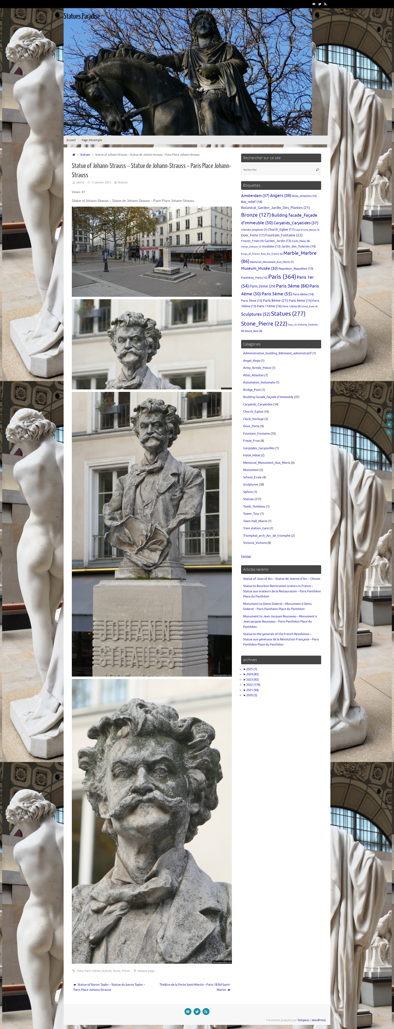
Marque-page (146, 971)
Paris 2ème (262, 286)
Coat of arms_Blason (307, 230)
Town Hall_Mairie (255, 521)
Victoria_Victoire (255, 543)
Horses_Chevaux (251, 246)
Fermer (246, 556)
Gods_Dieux (301, 241)
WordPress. (319, 1020)
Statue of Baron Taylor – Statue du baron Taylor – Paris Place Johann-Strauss (109, 987)
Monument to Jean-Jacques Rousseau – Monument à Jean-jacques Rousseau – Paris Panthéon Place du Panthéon (280, 622)
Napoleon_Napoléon (295, 269)
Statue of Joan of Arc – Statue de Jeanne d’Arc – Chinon (281, 579)
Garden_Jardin (278, 241)
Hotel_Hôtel (251, 455)
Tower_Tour (251, 514)
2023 (252, 680)
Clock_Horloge (253, 419)
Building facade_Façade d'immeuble (268, 397)
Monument (251, 470)
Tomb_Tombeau (254, 507)
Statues (85, 155)
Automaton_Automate (259, 382)
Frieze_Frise (251, 441)
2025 (251, 669)
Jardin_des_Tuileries (298, 246)
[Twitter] (320, 4)
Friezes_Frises (252, 241)
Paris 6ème (303, 294)
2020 (251, 695)
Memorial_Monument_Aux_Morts (272, 262)
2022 (253, 685)
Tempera (303, 1020)
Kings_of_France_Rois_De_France (262, 254)
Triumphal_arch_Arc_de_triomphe (267, 536)
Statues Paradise (82, 16)
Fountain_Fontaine (284, 235)
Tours (292, 324)
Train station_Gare (256, 528)
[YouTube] (314, 4)
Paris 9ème (300, 301)
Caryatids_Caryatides (296, 223)
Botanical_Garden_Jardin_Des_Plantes (275, 208)
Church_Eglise (281, 229)
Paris (80, 971)
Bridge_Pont (252, 390)
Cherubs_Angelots (254, 229)
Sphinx (248, 492)
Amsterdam (255, 195)
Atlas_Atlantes (304, 196)
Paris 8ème (275, 300)
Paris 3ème (292, 286)
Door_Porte (253, 235)
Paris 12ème (291, 306)
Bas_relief (251, 202)
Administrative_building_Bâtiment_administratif (277, 353)
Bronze (256, 215)
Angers (280, 195)
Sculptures (255, 314)
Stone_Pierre (121, 971)
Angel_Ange (251, 361)
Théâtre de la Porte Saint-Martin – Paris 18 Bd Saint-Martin (194, 987)
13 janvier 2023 (101, 182)
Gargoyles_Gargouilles (259, 448)
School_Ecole (309, 306)
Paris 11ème (269, 306)
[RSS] (325, 4)
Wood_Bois (253, 331)
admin (80, 182)
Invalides (271, 246)
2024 (252, 674)
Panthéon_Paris (254, 278)
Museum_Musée (259, 268)
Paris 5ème (277, 294)
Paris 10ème (93, 971)
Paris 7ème (251, 301)
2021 (252, 690)
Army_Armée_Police (257, 368)
